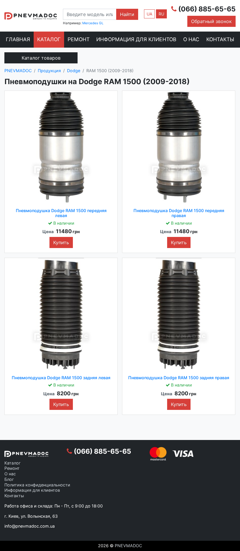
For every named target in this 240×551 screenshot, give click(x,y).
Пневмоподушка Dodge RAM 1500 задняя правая (178, 377)
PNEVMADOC (128, 545)
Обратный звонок (211, 21)
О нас (191, 39)
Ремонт (79, 39)
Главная (18, 39)
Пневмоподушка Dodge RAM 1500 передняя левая (61, 213)
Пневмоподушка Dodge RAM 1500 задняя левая (61, 377)
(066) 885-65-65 (207, 9)
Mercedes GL (92, 23)
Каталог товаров (41, 58)
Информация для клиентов (136, 39)
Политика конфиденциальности (37, 484)
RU (161, 13)
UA (149, 13)
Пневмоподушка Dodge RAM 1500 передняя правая (178, 213)
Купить (61, 242)
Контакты (220, 39)
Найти (127, 14)
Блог (9, 479)
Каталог (49, 39)
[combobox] (89, 14)
